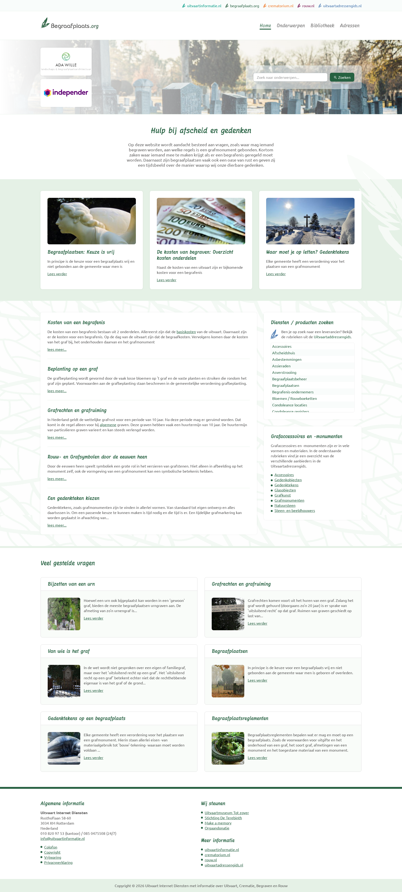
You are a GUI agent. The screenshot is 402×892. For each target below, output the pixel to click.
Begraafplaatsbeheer (289, 378)
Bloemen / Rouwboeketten (294, 398)
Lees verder (57, 273)
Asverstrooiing (284, 372)
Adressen (349, 25)
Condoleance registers (290, 411)
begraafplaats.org (244, 5)
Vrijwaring (52, 857)
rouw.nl (308, 5)
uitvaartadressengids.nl (342, 5)
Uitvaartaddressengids (332, 336)
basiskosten (186, 331)
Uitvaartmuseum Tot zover (227, 812)
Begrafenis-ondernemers (293, 391)
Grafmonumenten (289, 500)
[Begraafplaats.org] (69, 31)
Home (265, 25)
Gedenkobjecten (288, 479)
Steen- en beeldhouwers (295, 510)
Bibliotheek (322, 25)
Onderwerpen (291, 25)
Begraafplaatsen (285, 385)
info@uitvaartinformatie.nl (62, 838)
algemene (108, 424)
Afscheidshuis (283, 352)
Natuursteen (285, 505)
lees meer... (57, 349)
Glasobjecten (285, 489)
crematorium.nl (280, 5)
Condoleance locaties (289, 404)
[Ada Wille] (66, 62)
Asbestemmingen (287, 359)
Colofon (50, 847)
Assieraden (281, 365)
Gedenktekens (286, 484)
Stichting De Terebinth (223, 817)
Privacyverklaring (58, 862)
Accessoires (281, 346)
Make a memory (218, 822)
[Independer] (66, 93)
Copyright (52, 852)
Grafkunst (283, 495)
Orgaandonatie (217, 828)
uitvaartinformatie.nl (204, 5)
